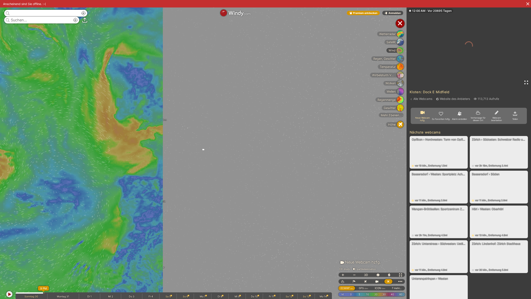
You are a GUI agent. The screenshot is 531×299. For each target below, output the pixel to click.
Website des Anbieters (455, 98)
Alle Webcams (422, 98)
